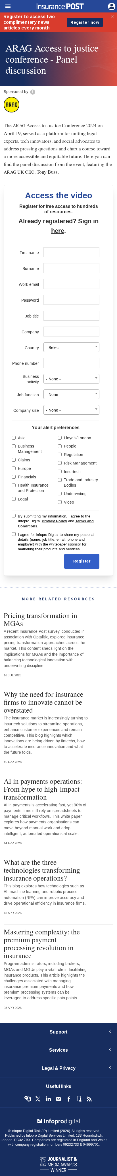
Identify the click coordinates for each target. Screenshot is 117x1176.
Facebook (68, 1099)
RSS (89, 1099)
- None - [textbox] (53, 379)
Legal (23, 499)
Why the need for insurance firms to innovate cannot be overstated (43, 702)
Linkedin (48, 1099)
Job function (28, 395)
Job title (32, 316)
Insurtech (72, 471)
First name (29, 252)
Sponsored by (16, 91)
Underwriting (75, 494)
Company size (26, 410)
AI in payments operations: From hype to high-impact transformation (43, 789)
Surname (30, 268)
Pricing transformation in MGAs (40, 619)
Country (32, 348)
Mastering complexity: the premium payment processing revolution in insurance (42, 944)
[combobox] (71, 347)
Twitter (38, 1099)
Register (81, 561)
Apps (79, 1099)
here (57, 230)
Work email (29, 284)
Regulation (73, 454)
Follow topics (27, 1099)
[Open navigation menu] (5, 6)
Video (69, 502)
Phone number (25, 363)
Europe (24, 468)
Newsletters (58, 1099)
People (70, 446)
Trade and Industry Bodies (81, 482)
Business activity (31, 379)
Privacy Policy (54, 521)
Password (30, 300)
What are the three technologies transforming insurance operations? (42, 870)
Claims (24, 460)
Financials (27, 477)
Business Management (30, 449)
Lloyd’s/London (77, 438)
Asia (22, 438)
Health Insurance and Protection (33, 488)
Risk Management (80, 463)
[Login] (111, 6)
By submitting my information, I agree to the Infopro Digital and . (56, 521)
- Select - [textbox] (54, 347)
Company (30, 332)
